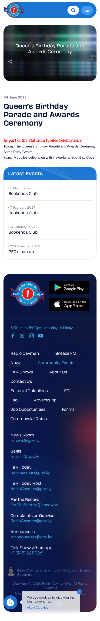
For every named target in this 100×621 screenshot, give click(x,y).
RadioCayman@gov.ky (31, 488)
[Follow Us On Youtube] (40, 335)
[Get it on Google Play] (69, 288)
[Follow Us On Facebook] (12, 335)
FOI (67, 390)
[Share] (10, 61)
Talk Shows (21, 372)
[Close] (79, 591)
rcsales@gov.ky (24, 456)
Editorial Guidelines (29, 390)
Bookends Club (23, 193)
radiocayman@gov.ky (30, 472)
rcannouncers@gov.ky (31, 536)
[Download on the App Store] (69, 305)
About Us (58, 372)
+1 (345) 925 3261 (26, 552)
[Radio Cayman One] (13, 16)
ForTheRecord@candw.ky (34, 504)
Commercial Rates (28, 418)
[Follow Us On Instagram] (31, 335)
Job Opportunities (28, 409)
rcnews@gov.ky (25, 440)
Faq (14, 400)
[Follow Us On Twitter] (22, 335)
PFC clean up (21, 251)
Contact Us (21, 381)
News (16, 362)
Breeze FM (65, 353)
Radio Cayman (24, 353)
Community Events (56, 362)
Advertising (45, 400)
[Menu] (87, 10)
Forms (68, 409)
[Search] (73, 10)
